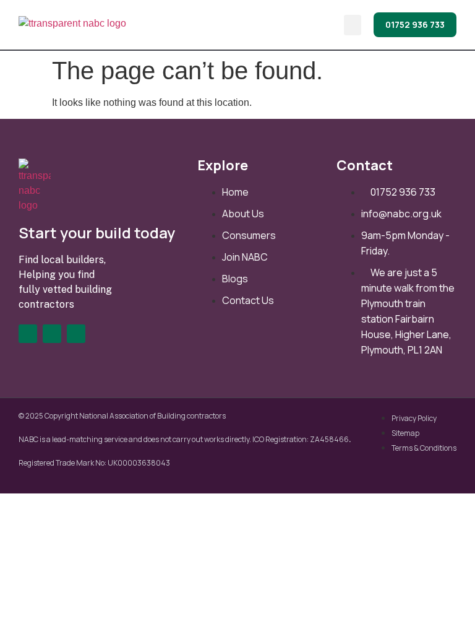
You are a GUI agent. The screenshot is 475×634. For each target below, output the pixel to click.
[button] (352, 25)
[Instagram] (76, 333)
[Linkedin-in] (52, 333)
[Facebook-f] (28, 333)
